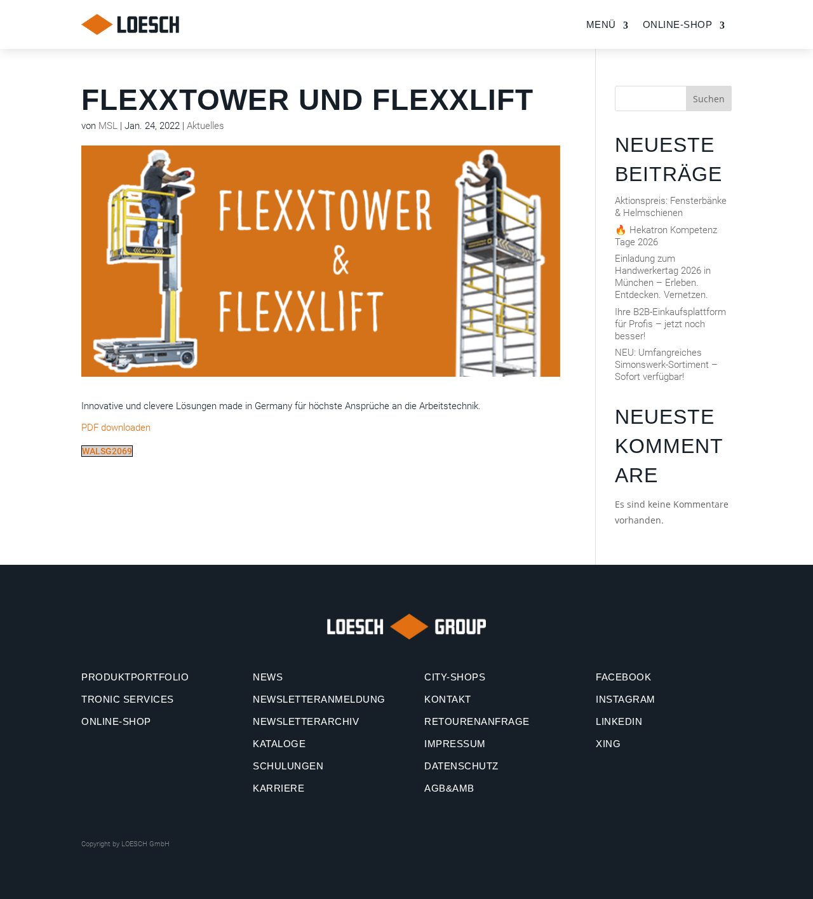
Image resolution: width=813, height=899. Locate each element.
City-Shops (454, 677)
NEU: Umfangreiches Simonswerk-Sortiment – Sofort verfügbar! (666, 364)
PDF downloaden (116, 427)
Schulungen (288, 765)
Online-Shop (116, 721)
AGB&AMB (449, 788)
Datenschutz (461, 765)
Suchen (709, 99)
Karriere (278, 788)
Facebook (623, 677)
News (268, 677)
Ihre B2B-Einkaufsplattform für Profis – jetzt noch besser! (670, 324)
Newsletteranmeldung (319, 699)
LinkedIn (619, 721)
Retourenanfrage (477, 721)
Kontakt (447, 699)
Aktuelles (205, 126)
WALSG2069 (107, 451)
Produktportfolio (135, 677)
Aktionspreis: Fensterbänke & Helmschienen (671, 207)
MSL (108, 126)
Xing (608, 743)
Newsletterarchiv (306, 721)
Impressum (455, 743)
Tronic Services (127, 699)
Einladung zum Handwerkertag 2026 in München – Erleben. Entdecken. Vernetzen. (663, 277)
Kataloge (279, 743)
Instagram (625, 699)
